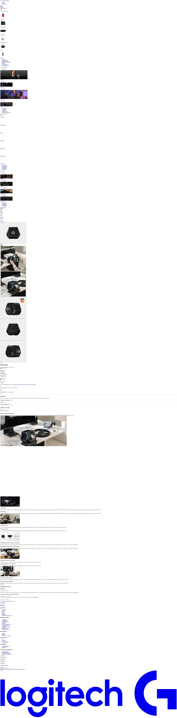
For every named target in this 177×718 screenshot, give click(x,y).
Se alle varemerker (76, 592)
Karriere (3, 610)
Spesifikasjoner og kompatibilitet (5, 400)
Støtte (1, 5)
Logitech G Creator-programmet (7, 654)
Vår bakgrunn (4, 609)
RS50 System (19, 384)
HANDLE (2, 8)
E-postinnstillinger (5, 646)
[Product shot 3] (13, 329)
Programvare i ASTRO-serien (6, 635)
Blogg (3, 612)
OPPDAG (2, 114)
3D (1, 245)
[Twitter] (1, 605)
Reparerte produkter (5, 628)
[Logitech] (1, 7)
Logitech (3, 2)
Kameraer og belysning (5, 625)
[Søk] (1, 209)
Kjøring (1, 215)
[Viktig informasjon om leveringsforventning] (1, 389)
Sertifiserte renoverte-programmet (7, 615)
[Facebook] (2, 605)
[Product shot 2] (13, 308)
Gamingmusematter (5, 620)
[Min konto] (1, 211)
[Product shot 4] (13, 351)
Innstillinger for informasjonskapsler (15, 669)
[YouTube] (3, 605)
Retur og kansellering (5, 642)
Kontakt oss (4, 640)
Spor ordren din (4, 641)
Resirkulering (4, 614)
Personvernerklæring (7, 669)
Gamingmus (4, 619)
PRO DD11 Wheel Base (32, 384)
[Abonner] (9, 596)
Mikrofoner (4, 623)
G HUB (3, 633)
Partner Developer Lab (5, 652)
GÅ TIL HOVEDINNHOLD (4, 0)
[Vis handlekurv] (1, 212)
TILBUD (1, 208)
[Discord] (4, 605)
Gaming (1, 213)
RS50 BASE (2, 217)
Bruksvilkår (2, 669)
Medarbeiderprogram (5, 651)
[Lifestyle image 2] (13, 284)
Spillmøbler (4, 627)
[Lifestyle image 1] (13, 258)
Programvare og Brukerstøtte (4, 404)
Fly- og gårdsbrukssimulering (6, 624)
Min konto (3, 647)
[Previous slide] (1, 584)
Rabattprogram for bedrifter (6, 653)
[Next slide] (3, 584)
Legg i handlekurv (3, 378)
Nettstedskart (23, 669)
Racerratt (3, 622)
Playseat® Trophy (7, 384)
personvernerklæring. (36, 597)
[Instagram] (0, 605)
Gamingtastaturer (4, 621)
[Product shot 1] (13, 233)
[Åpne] (2, 212)
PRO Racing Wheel (24, 384)
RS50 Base (15, 384)
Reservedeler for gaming (5, 629)
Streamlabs (3, 634)
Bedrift (3, 3)
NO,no (2, 6)
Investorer (3, 611)
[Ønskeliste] (1, 210)
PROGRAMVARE (3, 207)
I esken (2, 402)
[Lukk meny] (1, 9)
